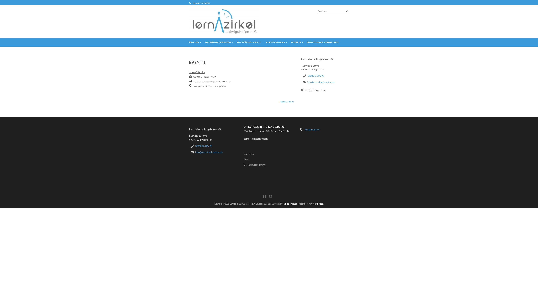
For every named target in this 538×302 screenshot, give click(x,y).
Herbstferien (287, 101)
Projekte (296, 42)
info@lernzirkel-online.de (321, 82)
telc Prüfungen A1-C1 (248, 42)
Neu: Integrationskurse (218, 42)
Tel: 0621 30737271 (201, 3)
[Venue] (190, 85)
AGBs (247, 159)
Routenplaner (312, 129)
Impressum (249, 153)
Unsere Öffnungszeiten (314, 90)
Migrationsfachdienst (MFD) (323, 42)
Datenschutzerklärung (254, 164)
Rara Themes (291, 204)
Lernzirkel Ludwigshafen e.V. (205, 82)
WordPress (317, 204)
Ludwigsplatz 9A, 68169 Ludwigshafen (209, 86)
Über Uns (194, 42)
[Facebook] (264, 197)
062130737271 (315, 75)
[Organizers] (190, 81)
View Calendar (197, 72)
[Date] (190, 76)
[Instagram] (270, 197)
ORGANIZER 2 (223, 82)
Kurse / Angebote (275, 42)
